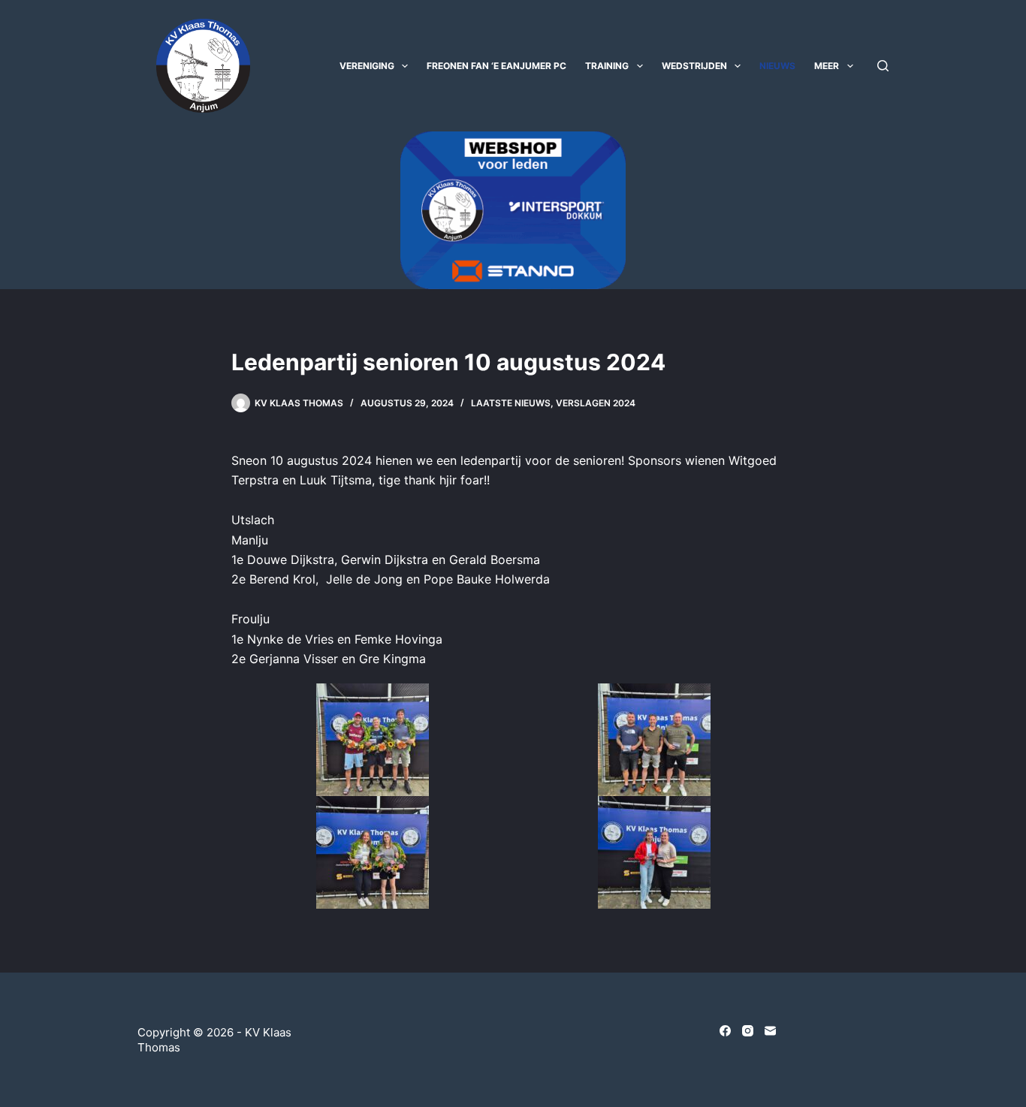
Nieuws (777, 65)
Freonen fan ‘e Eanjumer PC (496, 65)
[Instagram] (747, 1030)
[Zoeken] (883, 65)
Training (607, 65)
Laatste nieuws (511, 403)
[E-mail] (770, 1030)
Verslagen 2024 (595, 403)
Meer (826, 65)
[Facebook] (725, 1030)
